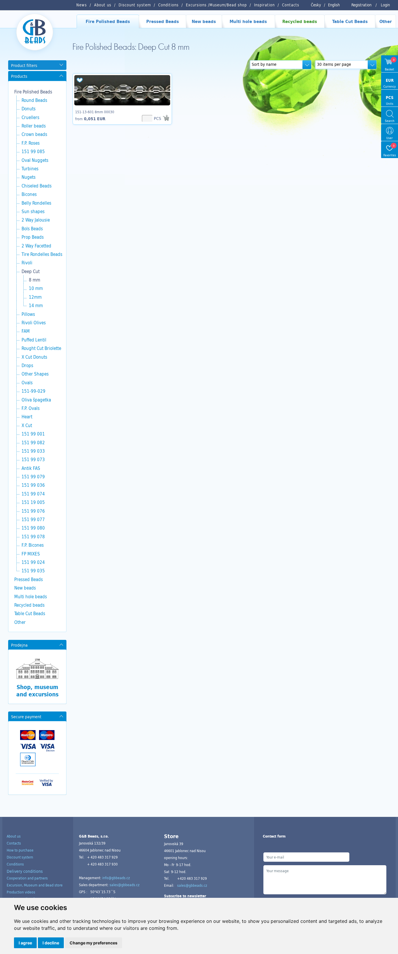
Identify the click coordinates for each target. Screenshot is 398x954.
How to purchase (20, 850)
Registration (361, 5)
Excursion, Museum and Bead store (35, 885)
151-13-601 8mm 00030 (94, 111)
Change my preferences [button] (93, 942)
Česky (316, 5)
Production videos (21, 892)
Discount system (20, 857)
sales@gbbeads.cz (125, 884)
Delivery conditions (25, 871)
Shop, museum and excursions (37, 690)
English (334, 5)
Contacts (14, 843)
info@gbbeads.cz (116, 877)
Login (385, 5)
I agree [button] (25, 942)
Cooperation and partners (27, 878)
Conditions (15, 864)
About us (14, 836)
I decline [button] (51, 942)
